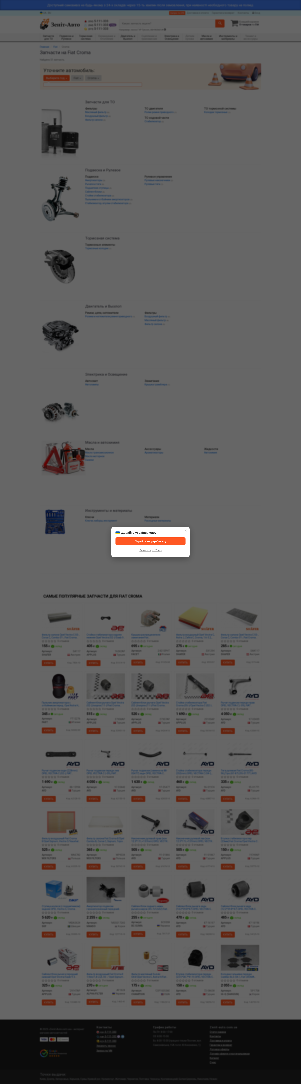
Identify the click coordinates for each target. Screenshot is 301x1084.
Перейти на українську (150, 541)
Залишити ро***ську (151, 550)
